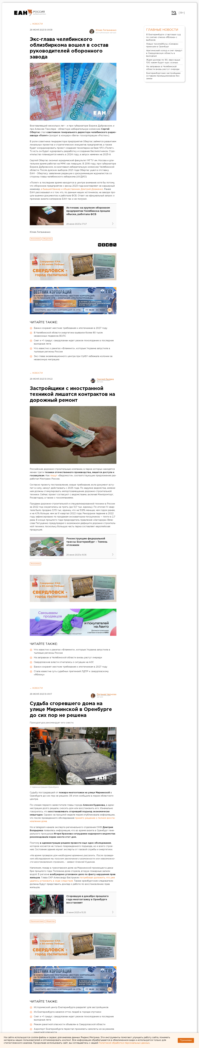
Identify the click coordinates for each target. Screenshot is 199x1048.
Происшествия (37, 921)
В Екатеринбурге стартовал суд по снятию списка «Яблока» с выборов (163, 37)
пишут (54, 476)
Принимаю (186, 1040)
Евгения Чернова (106, 694)
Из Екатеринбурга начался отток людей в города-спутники (67, 1012)
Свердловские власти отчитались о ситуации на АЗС (64, 662)
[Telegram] (107, 244)
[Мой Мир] (111, 244)
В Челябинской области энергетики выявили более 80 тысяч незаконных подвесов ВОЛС (68, 334)
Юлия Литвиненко (106, 30)
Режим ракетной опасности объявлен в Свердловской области (69, 1024)
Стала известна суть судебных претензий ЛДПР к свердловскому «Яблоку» (71, 673)
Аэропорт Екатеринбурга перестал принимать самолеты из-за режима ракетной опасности (74, 1030)
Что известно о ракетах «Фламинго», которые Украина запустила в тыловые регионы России (72, 350)
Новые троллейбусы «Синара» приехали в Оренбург (162, 45)
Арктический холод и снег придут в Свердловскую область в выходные (164, 53)
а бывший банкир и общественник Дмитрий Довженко (72, 189)
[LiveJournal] (114, 244)
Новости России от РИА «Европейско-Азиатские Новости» (23, 12)
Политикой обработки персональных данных (124, 1043)
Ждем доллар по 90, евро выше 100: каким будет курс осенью (163, 61)
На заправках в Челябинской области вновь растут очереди (68, 658)
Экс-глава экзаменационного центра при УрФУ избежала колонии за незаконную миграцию (73, 358)
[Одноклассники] (103, 244)
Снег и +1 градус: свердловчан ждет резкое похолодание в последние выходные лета (74, 342)
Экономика (35, 239)
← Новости (36, 24)
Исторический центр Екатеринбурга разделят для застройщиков (71, 1007)
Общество (47, 239)
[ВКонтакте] (99, 244)
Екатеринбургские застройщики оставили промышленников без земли (163, 75)
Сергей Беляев (105, 379)
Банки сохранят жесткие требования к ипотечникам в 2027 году (70, 328)
